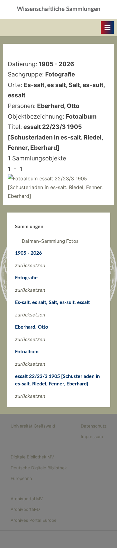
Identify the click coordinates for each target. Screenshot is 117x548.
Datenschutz (93, 425)
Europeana (21, 478)
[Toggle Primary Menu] (107, 27)
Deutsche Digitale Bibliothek (39, 467)
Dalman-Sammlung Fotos (50, 241)
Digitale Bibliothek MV (32, 456)
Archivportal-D (25, 509)
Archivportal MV (27, 498)
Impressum (92, 436)
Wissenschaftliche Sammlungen (58, 9)
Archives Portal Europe (33, 520)
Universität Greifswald (33, 425)
